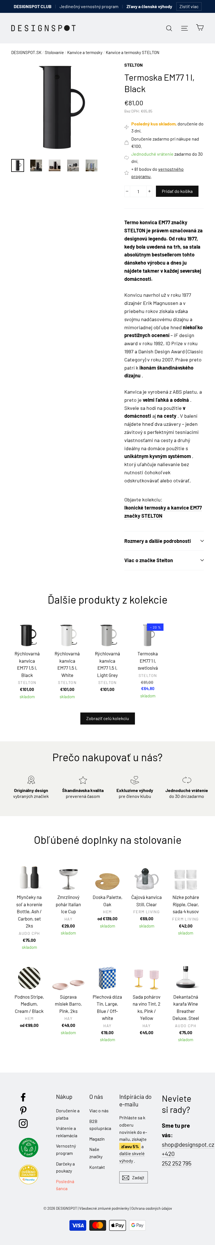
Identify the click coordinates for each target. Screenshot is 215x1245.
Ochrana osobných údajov (151, 1208)
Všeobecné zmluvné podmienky (104, 1208)
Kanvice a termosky (84, 52)
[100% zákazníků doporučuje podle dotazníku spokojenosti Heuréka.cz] (30, 1182)
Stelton (133, 64)
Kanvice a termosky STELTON (132, 52)
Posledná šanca (65, 1185)
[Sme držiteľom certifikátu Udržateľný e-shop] (30, 1155)
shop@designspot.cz (188, 1144)
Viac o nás (99, 1110)
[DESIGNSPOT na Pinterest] (23, 1110)
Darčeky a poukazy (65, 1167)
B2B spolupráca (100, 1124)
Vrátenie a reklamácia (66, 1131)
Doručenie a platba (68, 1114)
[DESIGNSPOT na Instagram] (23, 1123)
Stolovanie (54, 52)
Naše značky (95, 1152)
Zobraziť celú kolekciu (107, 718)
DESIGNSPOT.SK (26, 52)
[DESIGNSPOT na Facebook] (23, 1097)
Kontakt (97, 1167)
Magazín (97, 1138)
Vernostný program (66, 1149)
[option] (57, 107)
